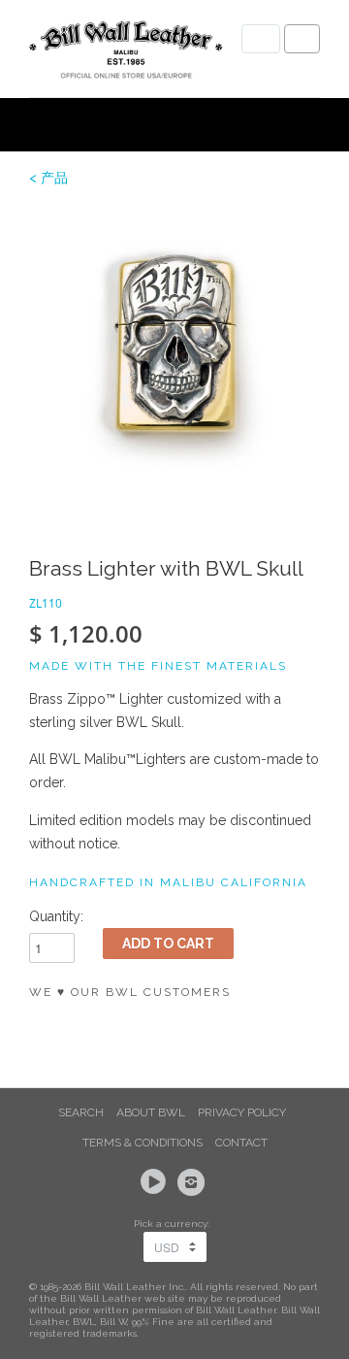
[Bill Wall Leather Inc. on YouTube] (156, 1182)
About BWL (150, 1112)
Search (81, 1112)
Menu (260, 38)
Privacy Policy (242, 1112)
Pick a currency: (174, 1223)
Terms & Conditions (142, 1142)
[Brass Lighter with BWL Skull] (174, 354)
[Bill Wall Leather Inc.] (126, 53)
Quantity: (56, 916)
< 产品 (48, 177)
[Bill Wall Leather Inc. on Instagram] (193, 1182)
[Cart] (302, 38)
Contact (241, 1142)
